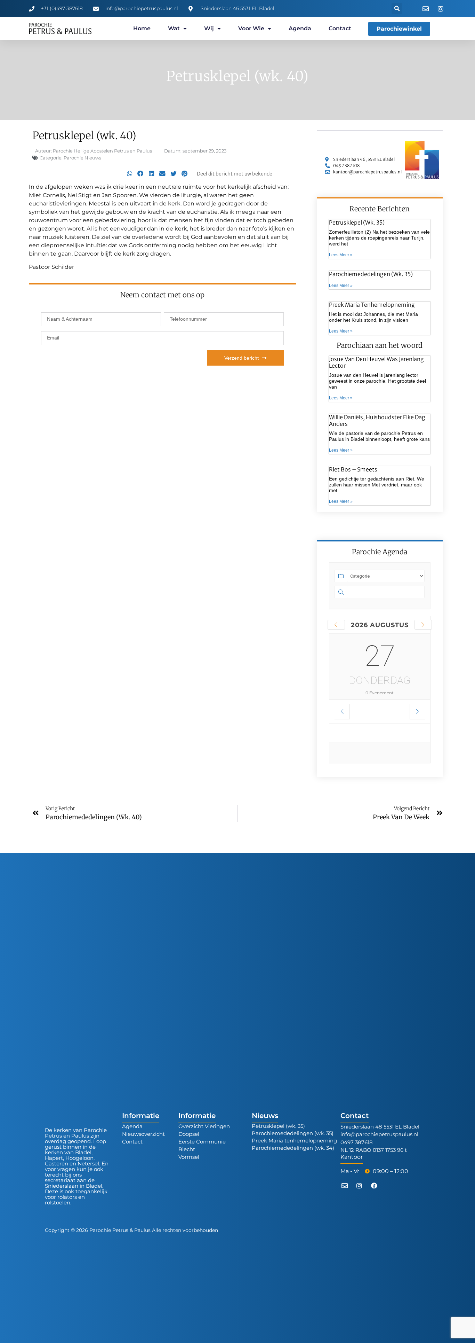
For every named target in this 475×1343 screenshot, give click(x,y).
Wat (174, 28)
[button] (397, 8)
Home (142, 28)
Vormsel (188, 1157)
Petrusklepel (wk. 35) (357, 222)
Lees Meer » (341, 254)
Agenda (300, 28)
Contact (340, 28)
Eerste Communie (202, 1141)
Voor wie (251, 28)
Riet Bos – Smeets (353, 469)
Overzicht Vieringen (204, 1126)
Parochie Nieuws (82, 158)
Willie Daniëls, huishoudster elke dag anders (377, 420)
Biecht (186, 1149)
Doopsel (188, 1134)
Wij (209, 28)
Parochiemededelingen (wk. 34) (293, 1148)
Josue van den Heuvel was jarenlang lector (376, 362)
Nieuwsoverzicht (143, 1134)
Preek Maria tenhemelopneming (372, 304)
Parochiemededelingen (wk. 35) (371, 274)
